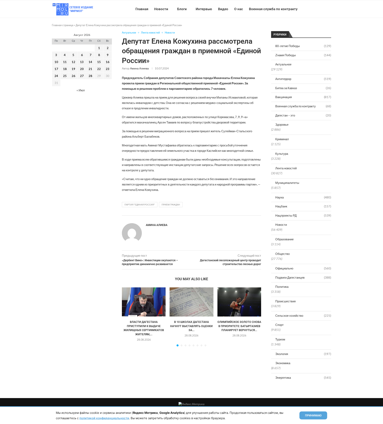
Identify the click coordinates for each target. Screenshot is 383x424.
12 (73, 62)
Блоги (182, 9)
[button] (127, 316)
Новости (161, 9)
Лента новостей (286, 168)
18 (65, 69)
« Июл (81, 90)
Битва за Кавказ (303, 88)
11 (65, 62)
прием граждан (171, 204)
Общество (282, 253)
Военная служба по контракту (273, 9)
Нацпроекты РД (303, 215)
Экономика (282, 363)
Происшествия (285, 301)
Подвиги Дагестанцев (303, 277)
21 (90, 69)
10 (56, 62)
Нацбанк (303, 206)
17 (56, 69)
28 (90, 76)
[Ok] (323, 9)
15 (99, 62)
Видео (223, 9)
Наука (303, 197)
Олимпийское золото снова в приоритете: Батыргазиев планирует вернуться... (239, 326)
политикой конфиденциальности (104, 418)
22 (99, 69)
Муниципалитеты (287, 182)
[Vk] (315, 9)
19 (73, 69)
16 (107, 62)
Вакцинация (303, 97)
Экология (303, 354)
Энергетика (303, 377)
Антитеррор (303, 79)
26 (73, 76)
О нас (238, 9)
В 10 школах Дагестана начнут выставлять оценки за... (191, 326)
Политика (281, 286)
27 (82, 76)
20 (82, 69)
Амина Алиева (139, 68)
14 (90, 62)
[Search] (329, 9)
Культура (281, 153)
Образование (284, 239)
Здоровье (281, 124)
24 (56, 76)
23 (107, 69)
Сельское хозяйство (303, 315)
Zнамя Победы (303, 55)
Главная (141, 9)
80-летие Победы (303, 46)
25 (65, 76)
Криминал (282, 139)
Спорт (279, 324)
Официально (303, 268)
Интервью (204, 9)
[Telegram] (319, 9)
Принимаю (313, 415)
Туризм (280, 339)
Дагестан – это (303, 115)
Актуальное (283, 64)
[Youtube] (310, 9)
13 (82, 62)
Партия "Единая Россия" (139, 204)
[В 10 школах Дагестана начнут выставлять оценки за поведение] (191, 302)
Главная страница (62, 25)
